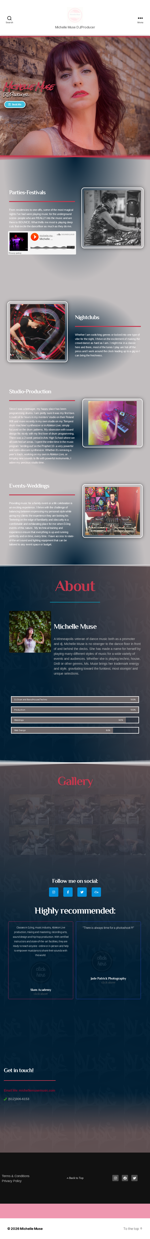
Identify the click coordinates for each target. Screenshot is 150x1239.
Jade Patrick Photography (108, 978)
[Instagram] (53, 892)
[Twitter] (82, 892)
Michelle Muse (31, 1229)
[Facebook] (125, 1178)
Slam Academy (40, 990)
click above (41, 993)
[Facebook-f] (68, 892)
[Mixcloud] (96, 892)
